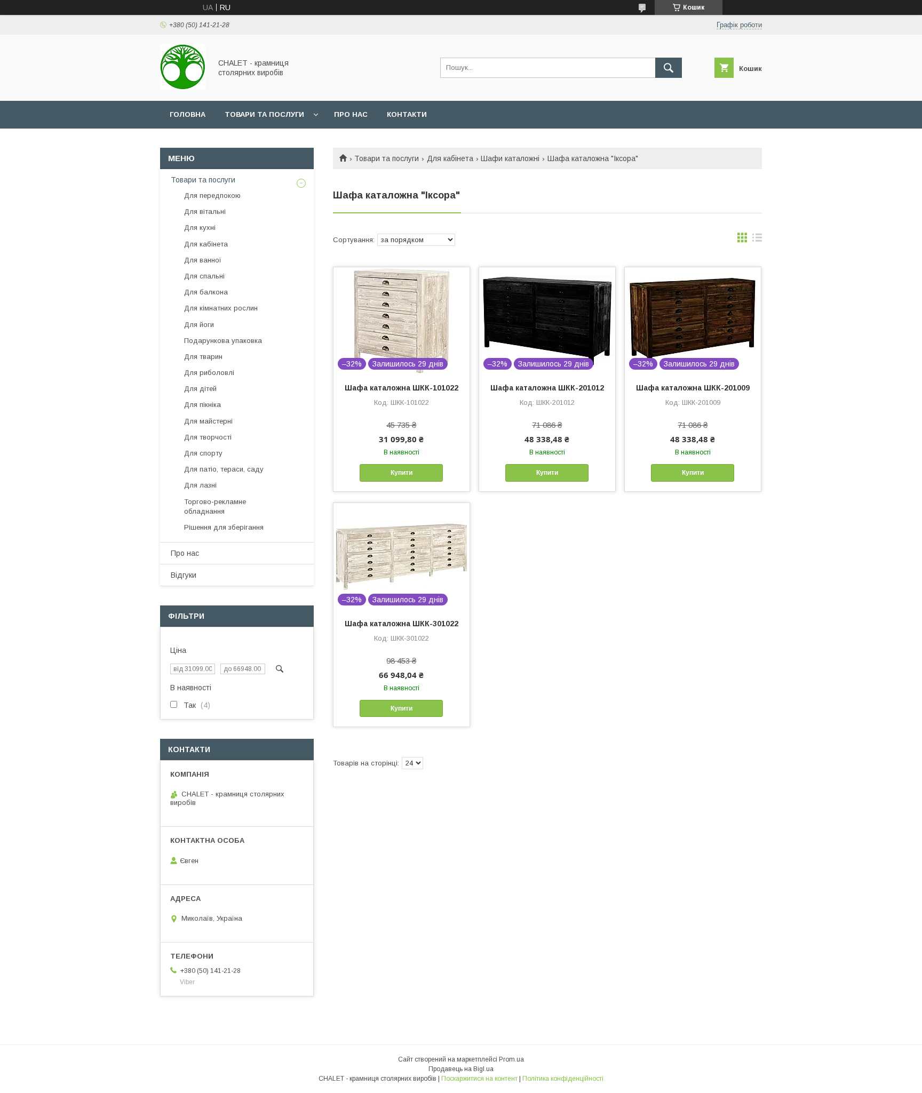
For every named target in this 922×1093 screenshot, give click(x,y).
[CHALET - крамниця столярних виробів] (182, 87)
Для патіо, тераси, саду (224, 469)
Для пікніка (202, 405)
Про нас (351, 114)
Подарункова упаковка (223, 341)
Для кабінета (450, 158)
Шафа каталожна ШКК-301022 (401, 623)
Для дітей (200, 389)
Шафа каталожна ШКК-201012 (547, 388)
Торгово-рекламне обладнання (215, 506)
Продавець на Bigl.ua (461, 1069)
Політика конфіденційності (562, 1078)
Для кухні (200, 228)
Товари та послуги (264, 114)
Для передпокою (212, 196)
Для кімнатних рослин (221, 308)
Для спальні (204, 276)
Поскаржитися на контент (479, 1078)
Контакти (407, 114)
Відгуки (183, 575)
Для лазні (200, 485)
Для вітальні (205, 212)
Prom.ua (511, 1059)
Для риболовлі (209, 373)
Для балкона (206, 292)
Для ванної (202, 260)
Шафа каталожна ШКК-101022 (401, 388)
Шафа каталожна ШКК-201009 (693, 388)
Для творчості (208, 437)
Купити (401, 472)
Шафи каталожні (510, 158)
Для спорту (203, 453)
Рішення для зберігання (224, 527)
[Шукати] (668, 68)
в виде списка (757, 240)
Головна (187, 114)
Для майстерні (208, 421)
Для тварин (203, 357)
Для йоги (199, 325)
